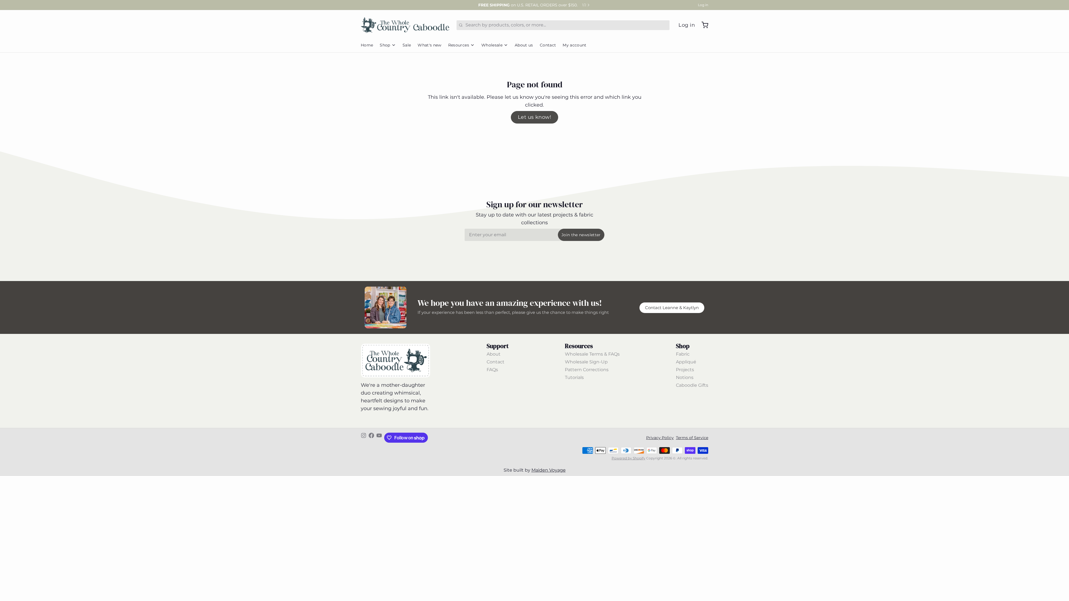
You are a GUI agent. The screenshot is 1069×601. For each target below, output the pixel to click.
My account (575, 45)
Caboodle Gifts (692, 385)
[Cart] (702, 25)
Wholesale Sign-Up (586, 361)
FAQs (492, 369)
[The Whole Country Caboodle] (405, 25)
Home (367, 45)
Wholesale (491, 45)
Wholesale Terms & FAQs (592, 354)
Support (498, 346)
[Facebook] (371, 438)
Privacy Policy (660, 437)
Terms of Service (692, 437)
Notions (684, 377)
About (494, 354)
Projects (685, 369)
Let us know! (534, 117)
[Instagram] (363, 438)
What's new (430, 45)
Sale (407, 45)
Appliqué (686, 361)
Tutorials (574, 377)
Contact (548, 45)
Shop (385, 45)
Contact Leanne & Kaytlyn (672, 307)
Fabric (683, 354)
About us (524, 45)
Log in (703, 5)
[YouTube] (379, 438)
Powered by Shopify (628, 458)
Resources (458, 45)
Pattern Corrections (587, 369)
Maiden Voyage (548, 470)
